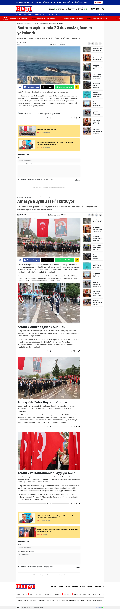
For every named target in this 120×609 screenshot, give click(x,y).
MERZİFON (28, 2)
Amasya (63, 214)
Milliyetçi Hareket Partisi (72, 600)
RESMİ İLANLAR (21, 14)
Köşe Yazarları (67, 594)
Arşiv (31, 594)
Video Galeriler (57, 594)
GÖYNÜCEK (47, 2)
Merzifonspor (41, 600)
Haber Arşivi (38, 594)
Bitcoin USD (82, 8)
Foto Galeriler (47, 594)
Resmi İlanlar (96, 594)
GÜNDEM (38, 14)
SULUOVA (57, 2)
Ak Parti (57, 600)
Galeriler (35, 197)
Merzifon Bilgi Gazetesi (25, 23)
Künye (19, 594)
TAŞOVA (37, 2)
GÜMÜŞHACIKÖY (81, 2)
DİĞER (58, 14)
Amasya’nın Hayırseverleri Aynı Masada (97, 57)
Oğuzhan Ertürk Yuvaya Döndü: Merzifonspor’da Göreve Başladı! (97, 67)
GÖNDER (77, 180)
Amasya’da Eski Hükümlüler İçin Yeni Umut (97, 103)
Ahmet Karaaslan (97, 600)
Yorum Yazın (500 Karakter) (26, 164)
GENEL (34, 23)
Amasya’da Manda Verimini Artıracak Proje (96, 85)
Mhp (63, 600)
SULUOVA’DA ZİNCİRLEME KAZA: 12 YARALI (97, 76)
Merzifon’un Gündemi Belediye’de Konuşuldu (96, 122)
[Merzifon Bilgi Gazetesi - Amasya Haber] (25, 586)
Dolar (51, 8)
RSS (19, 607)
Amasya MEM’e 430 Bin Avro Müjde (97, 94)
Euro (60, 8)
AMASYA (19, 2)
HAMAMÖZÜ (68, 2)
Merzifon (19, 600)
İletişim (25, 594)
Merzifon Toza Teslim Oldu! (97, 49)
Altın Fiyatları (86, 594)
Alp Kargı (88, 600)
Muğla (63, 43)
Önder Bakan (32, 600)
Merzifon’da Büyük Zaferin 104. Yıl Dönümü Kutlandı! (97, 131)
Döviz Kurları (77, 594)
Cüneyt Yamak (50, 600)
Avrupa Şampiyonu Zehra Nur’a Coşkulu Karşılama (96, 113)
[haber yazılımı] (100, 607)
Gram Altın (72, 8)
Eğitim (82, 600)
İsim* (19, 157)
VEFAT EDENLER (48, 14)
